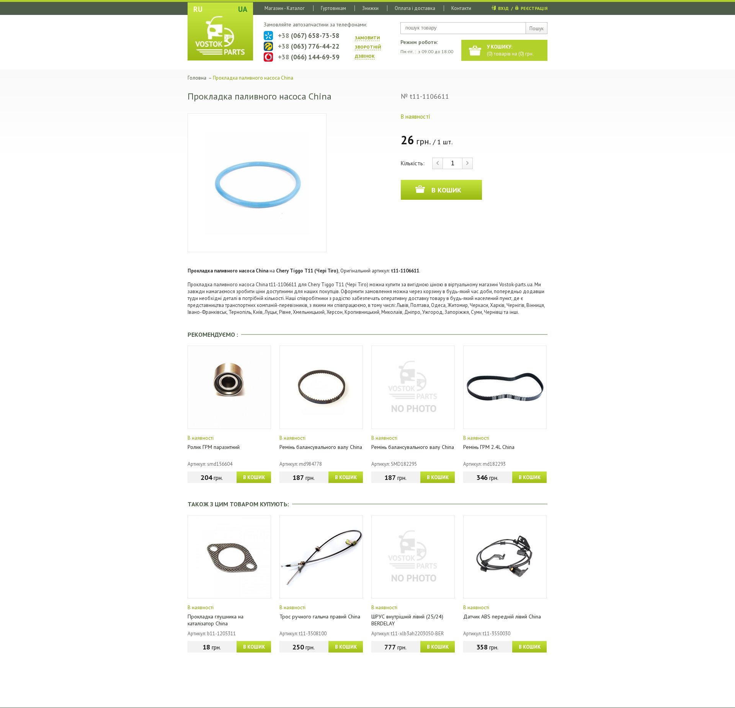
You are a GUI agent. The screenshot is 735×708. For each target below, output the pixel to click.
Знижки (370, 8)
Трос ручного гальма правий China (319, 616)
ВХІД (503, 8)
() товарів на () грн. (510, 50)
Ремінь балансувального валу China (320, 447)
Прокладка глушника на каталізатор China (215, 620)
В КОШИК (254, 477)
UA (242, 9)
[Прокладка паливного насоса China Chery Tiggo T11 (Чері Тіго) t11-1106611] (257, 183)
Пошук (536, 28)
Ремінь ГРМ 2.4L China (488, 447)
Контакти (461, 8)
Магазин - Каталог (285, 8)
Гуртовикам (333, 8)
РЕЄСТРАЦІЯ (534, 8)
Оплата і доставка (415, 8)
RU (198, 9)
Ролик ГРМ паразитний (214, 447)
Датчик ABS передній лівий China (502, 616)
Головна (197, 78)
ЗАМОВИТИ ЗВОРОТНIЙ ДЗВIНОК (368, 47)
